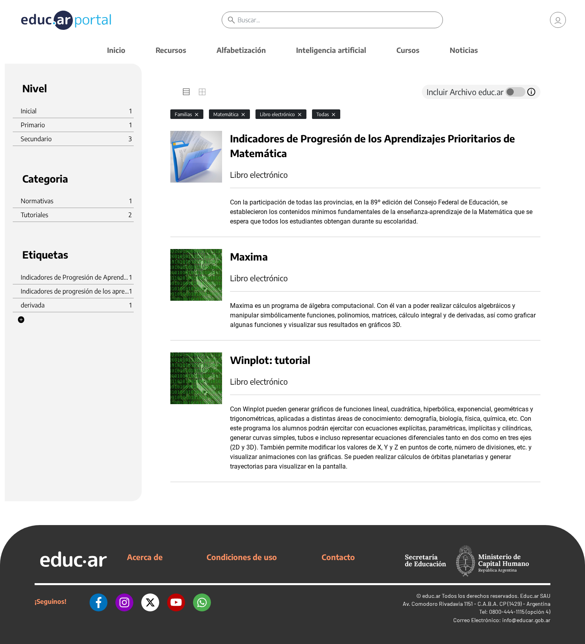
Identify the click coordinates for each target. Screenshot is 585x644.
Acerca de (145, 557)
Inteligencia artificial (331, 49)
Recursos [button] (171, 49)
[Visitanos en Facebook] (98, 601)
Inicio (116, 49)
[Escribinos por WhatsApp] (202, 601)
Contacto (338, 557)
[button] (21, 319)
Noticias (464, 49)
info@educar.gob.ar (526, 620)
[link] (558, 20)
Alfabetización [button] (241, 49)
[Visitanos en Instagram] (124, 601)
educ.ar (431, 595)
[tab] (186, 92)
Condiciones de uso (242, 557)
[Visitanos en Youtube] (176, 601)
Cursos (407, 49)
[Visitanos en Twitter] (150, 601)
